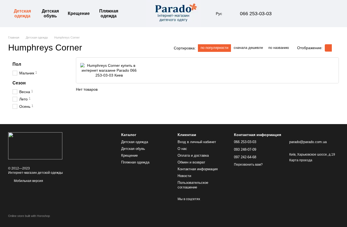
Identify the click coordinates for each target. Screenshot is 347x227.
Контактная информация (198, 169)
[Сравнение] (292, 13)
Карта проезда (300, 160)
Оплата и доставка (193, 155)
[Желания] (306, 13)
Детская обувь (50, 13)
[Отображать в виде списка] (335, 48)
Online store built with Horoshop (29, 215)
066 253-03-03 (256, 13)
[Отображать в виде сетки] (328, 48)
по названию (278, 48)
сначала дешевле (248, 48)
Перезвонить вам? (248, 164)
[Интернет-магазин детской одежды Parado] (35, 145)
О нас (182, 149)
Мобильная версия (28, 181)
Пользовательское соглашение (193, 185)
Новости (184, 176)
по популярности (214, 48)
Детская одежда (22, 13)
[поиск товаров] (133, 13)
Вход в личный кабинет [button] (197, 142)
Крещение (79, 13)
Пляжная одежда (108, 13)
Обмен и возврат (191, 162)
